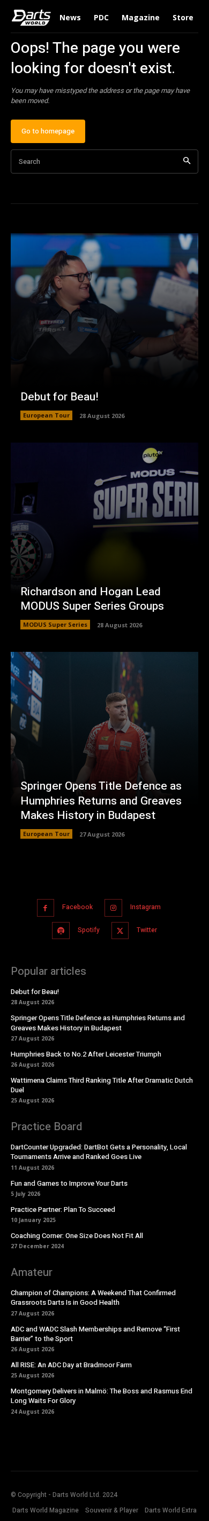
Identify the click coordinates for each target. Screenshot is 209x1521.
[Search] (186, 161)
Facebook (77, 907)
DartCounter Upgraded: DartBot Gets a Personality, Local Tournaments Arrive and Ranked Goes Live (99, 1152)
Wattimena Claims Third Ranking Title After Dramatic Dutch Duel (102, 1085)
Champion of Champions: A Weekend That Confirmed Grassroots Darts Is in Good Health (93, 1297)
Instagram (145, 907)
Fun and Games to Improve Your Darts (69, 1183)
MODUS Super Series (55, 624)
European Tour (46, 415)
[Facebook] (46, 908)
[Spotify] (61, 931)
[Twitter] (120, 931)
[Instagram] (113, 908)
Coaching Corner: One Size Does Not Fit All (77, 1236)
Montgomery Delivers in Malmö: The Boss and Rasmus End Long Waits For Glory (101, 1396)
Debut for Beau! (59, 397)
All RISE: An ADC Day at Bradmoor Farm (71, 1365)
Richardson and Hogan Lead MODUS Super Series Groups (92, 599)
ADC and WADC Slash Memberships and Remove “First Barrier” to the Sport (95, 1334)
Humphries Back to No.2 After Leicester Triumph (86, 1054)
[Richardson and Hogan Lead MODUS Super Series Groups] (104, 536)
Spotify (89, 930)
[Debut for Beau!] (104, 326)
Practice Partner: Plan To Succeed (63, 1209)
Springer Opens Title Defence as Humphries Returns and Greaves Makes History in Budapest (101, 801)
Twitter (147, 930)
